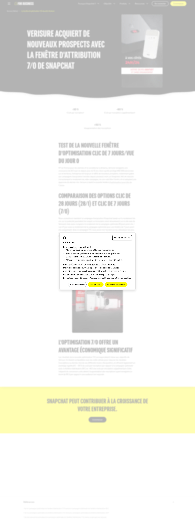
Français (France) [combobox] (120, 238)
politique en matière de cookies (116, 278)
